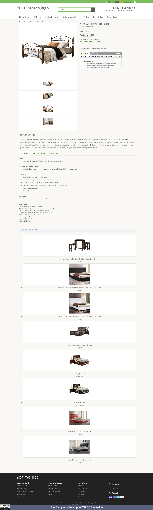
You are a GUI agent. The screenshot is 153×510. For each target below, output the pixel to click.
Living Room (24, 17)
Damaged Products (54, 489)
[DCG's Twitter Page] (114, 488)
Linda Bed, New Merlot (79, 374)
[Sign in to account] (134, 1)
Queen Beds (46, 22)
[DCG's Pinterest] (118, 488)
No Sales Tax (82, 489)
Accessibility (82, 494)
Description (24, 153)
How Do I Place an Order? (26, 491)
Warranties (20, 497)
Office (86, 17)
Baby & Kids (98, 17)
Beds (38, 22)
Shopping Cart (22, 486)
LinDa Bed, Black (79, 402)
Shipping (50, 494)
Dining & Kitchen (52, 17)
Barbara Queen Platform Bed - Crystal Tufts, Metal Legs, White (79, 316)
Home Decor (112, 17)
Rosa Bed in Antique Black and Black (79, 345)
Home (20, 22)
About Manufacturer (38, 153)
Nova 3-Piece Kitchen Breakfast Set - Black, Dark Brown (79, 259)
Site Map (81, 497)
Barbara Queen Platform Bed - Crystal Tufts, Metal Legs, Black (79, 288)
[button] (76, 507)
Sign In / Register (23, 489)
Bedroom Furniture (30, 22)
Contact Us (21, 494)
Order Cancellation (54, 491)
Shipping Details (54, 153)
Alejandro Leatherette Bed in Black (79, 460)
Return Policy (52, 486)
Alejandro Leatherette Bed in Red (79, 431)
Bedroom (37, 17)
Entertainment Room (71, 17)
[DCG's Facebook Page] (110, 488)
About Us (81, 486)
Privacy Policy (82, 491)
